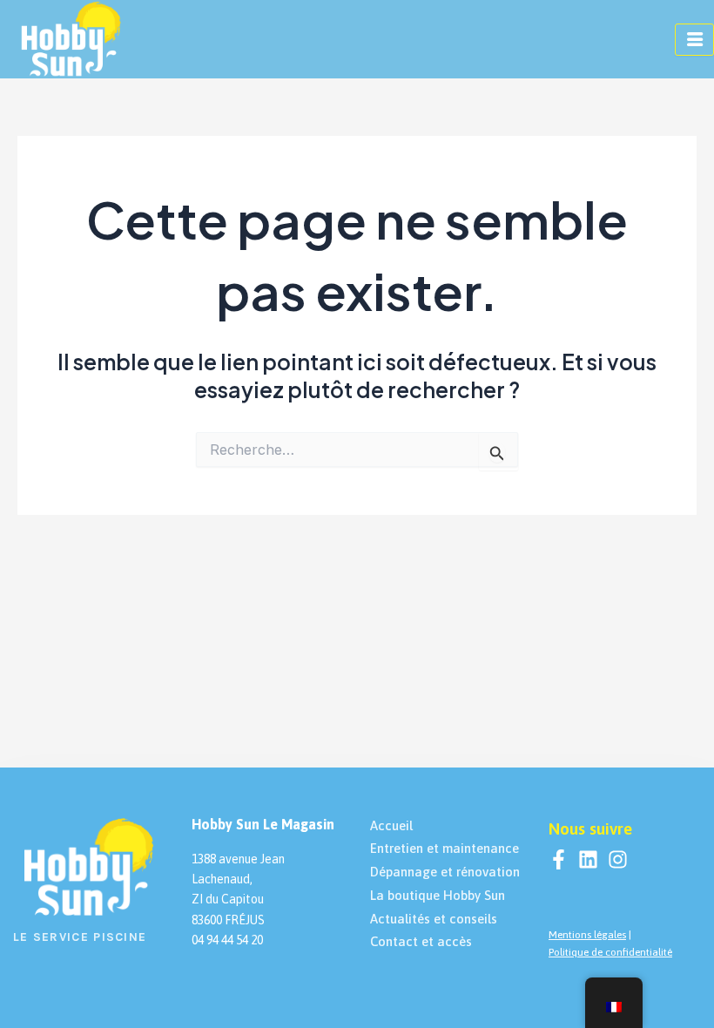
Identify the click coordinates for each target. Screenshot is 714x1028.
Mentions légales (587, 935)
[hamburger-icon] (694, 40)
